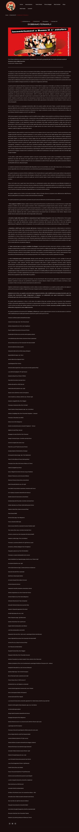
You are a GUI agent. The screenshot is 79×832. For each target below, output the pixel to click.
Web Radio (22, 8)
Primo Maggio (48, 4)
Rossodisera (45, 21)
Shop (64, 4)
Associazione (28, 4)
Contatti (30, 8)
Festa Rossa (39, 4)
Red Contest (57, 4)
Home (21, 4)
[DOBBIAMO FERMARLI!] (10, 824)
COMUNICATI (12, 15)
